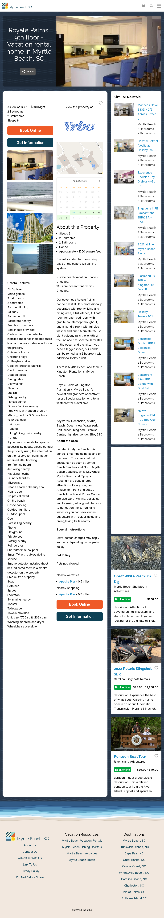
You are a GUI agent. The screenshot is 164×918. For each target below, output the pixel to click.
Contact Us (29, 851)
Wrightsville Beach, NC (134, 872)
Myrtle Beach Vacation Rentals (82, 840)
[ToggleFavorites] (101, 103)
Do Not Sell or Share (30, 877)
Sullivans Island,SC (134, 898)
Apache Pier (67, 581)
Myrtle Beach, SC (134, 840)
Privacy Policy (29, 871)
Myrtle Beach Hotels (81, 859)
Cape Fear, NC (134, 853)
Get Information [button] (30, 142)
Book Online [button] (30, 130)
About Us (30, 845)
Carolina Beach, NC (134, 879)
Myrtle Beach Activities (82, 853)
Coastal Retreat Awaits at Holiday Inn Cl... (148, 145)
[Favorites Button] (143, 6)
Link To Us (30, 864)
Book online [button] (122, 599)
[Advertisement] (136, 470)
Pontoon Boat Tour (130, 756)
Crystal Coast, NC (134, 866)
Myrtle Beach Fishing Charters (82, 847)
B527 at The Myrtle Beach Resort (146, 249)
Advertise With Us (30, 858)
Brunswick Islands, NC (134, 847)
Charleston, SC (134, 885)
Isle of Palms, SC (134, 892)
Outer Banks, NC (134, 859)
